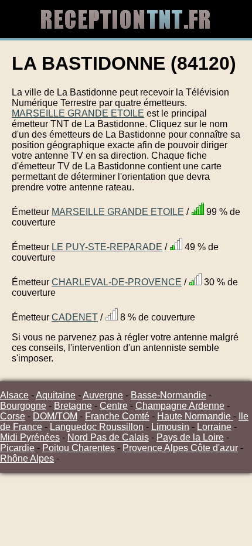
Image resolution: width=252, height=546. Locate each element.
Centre (114, 406)
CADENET (75, 317)
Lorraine (214, 427)
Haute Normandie (195, 416)
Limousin (170, 427)
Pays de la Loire (190, 437)
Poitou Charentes (78, 448)
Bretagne (73, 406)
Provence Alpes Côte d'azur (180, 448)
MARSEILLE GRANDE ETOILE (78, 113)
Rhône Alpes (27, 458)
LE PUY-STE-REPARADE (107, 247)
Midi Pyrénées (30, 437)
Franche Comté (117, 416)
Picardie (17, 448)
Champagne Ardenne (179, 406)
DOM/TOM (55, 416)
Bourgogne (23, 406)
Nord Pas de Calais (108, 437)
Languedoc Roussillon (97, 427)
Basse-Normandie (168, 395)
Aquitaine (56, 395)
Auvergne (103, 395)
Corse (12, 416)
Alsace (14, 395)
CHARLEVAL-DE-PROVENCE (117, 282)
